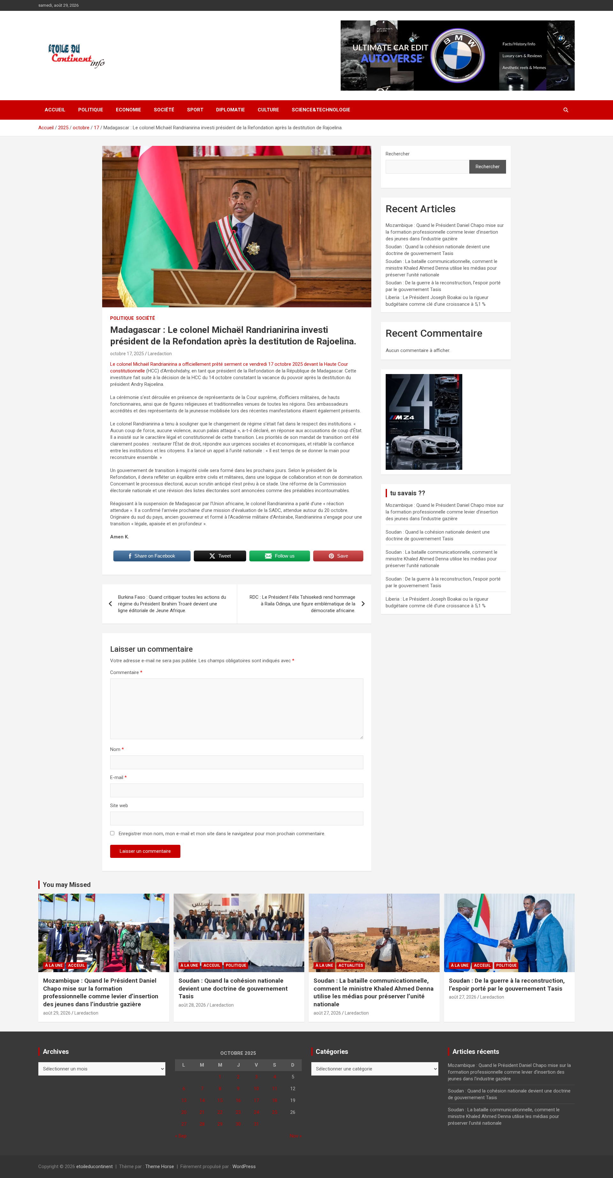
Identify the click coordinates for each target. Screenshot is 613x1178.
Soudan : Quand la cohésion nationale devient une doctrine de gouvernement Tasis (233, 988)
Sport (195, 110)
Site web (119, 805)
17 (256, 1100)
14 (202, 1100)
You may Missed (67, 885)
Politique (90, 110)
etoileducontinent (94, 1166)
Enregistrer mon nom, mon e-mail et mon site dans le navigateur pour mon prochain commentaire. (222, 834)
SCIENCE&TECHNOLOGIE (321, 110)
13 (183, 1100)
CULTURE (268, 110)
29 (220, 1124)
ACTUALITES (350, 965)
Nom (117, 749)
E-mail (118, 777)
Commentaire (126, 672)
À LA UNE (54, 965)
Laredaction (160, 353)
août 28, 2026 (192, 1005)
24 (256, 1112)
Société (164, 110)
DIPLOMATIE (230, 110)
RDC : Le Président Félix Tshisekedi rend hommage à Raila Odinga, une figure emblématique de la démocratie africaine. (302, 603)
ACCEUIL (76, 965)
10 (256, 1089)
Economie (128, 110)
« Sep (180, 1136)
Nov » (296, 1136)
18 (274, 1100)
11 (274, 1089)
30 (238, 1124)
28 (202, 1124)
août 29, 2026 (57, 1013)
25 (274, 1112)
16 (238, 1100)
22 (220, 1112)
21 (202, 1112)
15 (220, 1100)
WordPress (244, 1166)
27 (183, 1124)
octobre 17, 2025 (127, 353)
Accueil (55, 110)
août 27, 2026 (327, 1013)
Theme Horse (159, 1166)
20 (183, 1112)
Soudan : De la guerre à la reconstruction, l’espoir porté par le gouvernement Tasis (507, 984)
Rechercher (398, 154)
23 (238, 1112)
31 (256, 1124)
